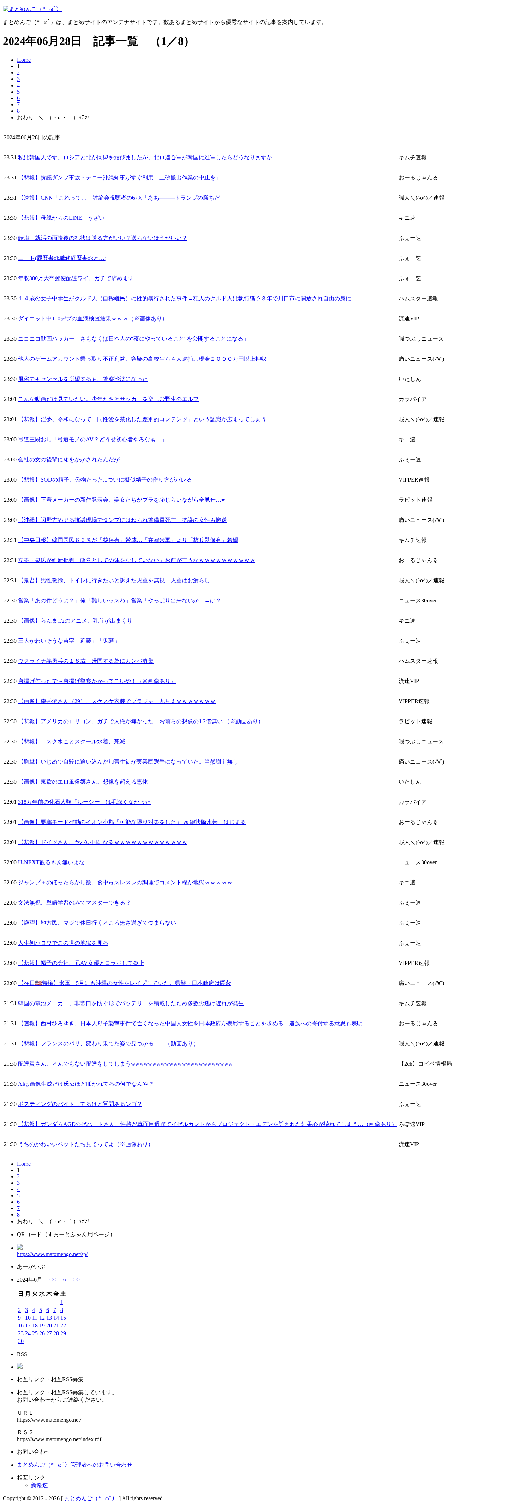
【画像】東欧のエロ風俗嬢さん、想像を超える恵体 (83, 782)
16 (21, 1326)
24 (28, 1333)
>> (76, 1280)
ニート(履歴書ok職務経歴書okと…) (62, 258)
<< (52, 1280)
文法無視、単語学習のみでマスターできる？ (74, 903)
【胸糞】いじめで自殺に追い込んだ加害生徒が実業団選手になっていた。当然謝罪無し (128, 762)
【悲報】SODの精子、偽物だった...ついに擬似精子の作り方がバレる (105, 480)
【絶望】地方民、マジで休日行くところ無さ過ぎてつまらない (97, 923)
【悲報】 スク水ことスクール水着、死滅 (71, 741)
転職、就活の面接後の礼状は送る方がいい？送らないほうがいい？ (102, 238)
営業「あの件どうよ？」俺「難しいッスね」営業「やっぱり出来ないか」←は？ (119, 600)
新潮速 (39, 1485)
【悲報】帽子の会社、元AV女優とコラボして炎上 (81, 963)
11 (34, 1318)
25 (35, 1333)
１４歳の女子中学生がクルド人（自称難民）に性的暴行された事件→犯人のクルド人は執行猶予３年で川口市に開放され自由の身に (184, 298)
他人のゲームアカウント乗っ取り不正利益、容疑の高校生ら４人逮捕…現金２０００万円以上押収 (142, 359)
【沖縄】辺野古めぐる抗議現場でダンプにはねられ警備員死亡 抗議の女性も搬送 (122, 520)
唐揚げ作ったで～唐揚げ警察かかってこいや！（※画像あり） (97, 681)
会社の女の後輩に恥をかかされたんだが (69, 459)
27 (49, 1333)
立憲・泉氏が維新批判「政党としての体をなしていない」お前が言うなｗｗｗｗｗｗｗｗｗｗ (136, 560)
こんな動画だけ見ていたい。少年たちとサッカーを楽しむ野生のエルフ (108, 399)
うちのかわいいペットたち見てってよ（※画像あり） (86, 1144)
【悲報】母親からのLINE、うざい (61, 218)
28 (56, 1333)
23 (21, 1333)
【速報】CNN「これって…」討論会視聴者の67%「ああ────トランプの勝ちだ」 (122, 198)
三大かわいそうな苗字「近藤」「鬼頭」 (69, 641)
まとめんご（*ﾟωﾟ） (91, 1498)
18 (35, 1326)
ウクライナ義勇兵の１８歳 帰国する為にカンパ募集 (86, 661)
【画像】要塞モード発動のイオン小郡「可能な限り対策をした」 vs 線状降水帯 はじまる (132, 822)
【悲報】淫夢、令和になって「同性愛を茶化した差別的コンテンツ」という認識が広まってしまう (142, 419)
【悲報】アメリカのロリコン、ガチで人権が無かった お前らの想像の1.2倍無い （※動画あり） (141, 721)
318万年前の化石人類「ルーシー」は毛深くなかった (84, 802)
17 (28, 1326)
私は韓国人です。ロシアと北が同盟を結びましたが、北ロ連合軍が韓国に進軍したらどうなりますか (145, 157)
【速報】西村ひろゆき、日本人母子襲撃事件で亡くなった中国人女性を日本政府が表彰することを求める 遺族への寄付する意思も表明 (190, 1023)
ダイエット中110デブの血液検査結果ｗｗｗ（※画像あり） (93, 319)
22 (63, 1326)
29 (63, 1333)
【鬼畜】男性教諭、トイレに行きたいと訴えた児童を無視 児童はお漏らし (114, 580)
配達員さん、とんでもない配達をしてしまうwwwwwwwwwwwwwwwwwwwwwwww (125, 1064)
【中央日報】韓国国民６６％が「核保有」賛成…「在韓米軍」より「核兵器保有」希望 (128, 540)
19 (42, 1326)
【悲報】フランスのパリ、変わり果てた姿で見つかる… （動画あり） (108, 1044)
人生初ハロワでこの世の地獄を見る (63, 943)
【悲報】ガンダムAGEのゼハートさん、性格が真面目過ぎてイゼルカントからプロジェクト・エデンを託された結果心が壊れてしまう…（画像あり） (207, 1124)
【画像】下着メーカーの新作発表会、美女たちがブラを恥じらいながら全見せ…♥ (121, 500)
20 (49, 1326)
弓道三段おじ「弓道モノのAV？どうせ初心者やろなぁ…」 (92, 439)
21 (56, 1326)
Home (24, 60)
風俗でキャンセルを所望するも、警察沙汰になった (83, 379)
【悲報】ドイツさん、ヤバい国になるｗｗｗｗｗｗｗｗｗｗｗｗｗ (102, 842)
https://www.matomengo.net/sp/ (52, 1254)
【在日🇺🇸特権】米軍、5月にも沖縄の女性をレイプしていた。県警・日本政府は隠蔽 (124, 983)
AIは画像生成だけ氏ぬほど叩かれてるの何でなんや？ (86, 1084)
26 (42, 1333)
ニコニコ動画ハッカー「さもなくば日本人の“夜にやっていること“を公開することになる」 (133, 339)
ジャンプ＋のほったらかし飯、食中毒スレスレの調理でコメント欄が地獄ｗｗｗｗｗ (125, 882)
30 (21, 1341)
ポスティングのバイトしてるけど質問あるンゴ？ (80, 1104)
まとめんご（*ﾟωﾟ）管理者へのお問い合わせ (74, 1465)
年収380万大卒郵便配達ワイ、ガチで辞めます (76, 278)
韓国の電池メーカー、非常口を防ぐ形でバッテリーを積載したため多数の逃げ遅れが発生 (131, 1003)
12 (42, 1318)
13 (49, 1318)
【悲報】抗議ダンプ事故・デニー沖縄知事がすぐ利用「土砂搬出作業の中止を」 (119, 178)
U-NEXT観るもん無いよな (51, 862)
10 (28, 1318)
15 (63, 1318)
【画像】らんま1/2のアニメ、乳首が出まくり (75, 621)
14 (56, 1318)
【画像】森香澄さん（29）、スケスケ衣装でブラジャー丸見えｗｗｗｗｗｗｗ (117, 701)
